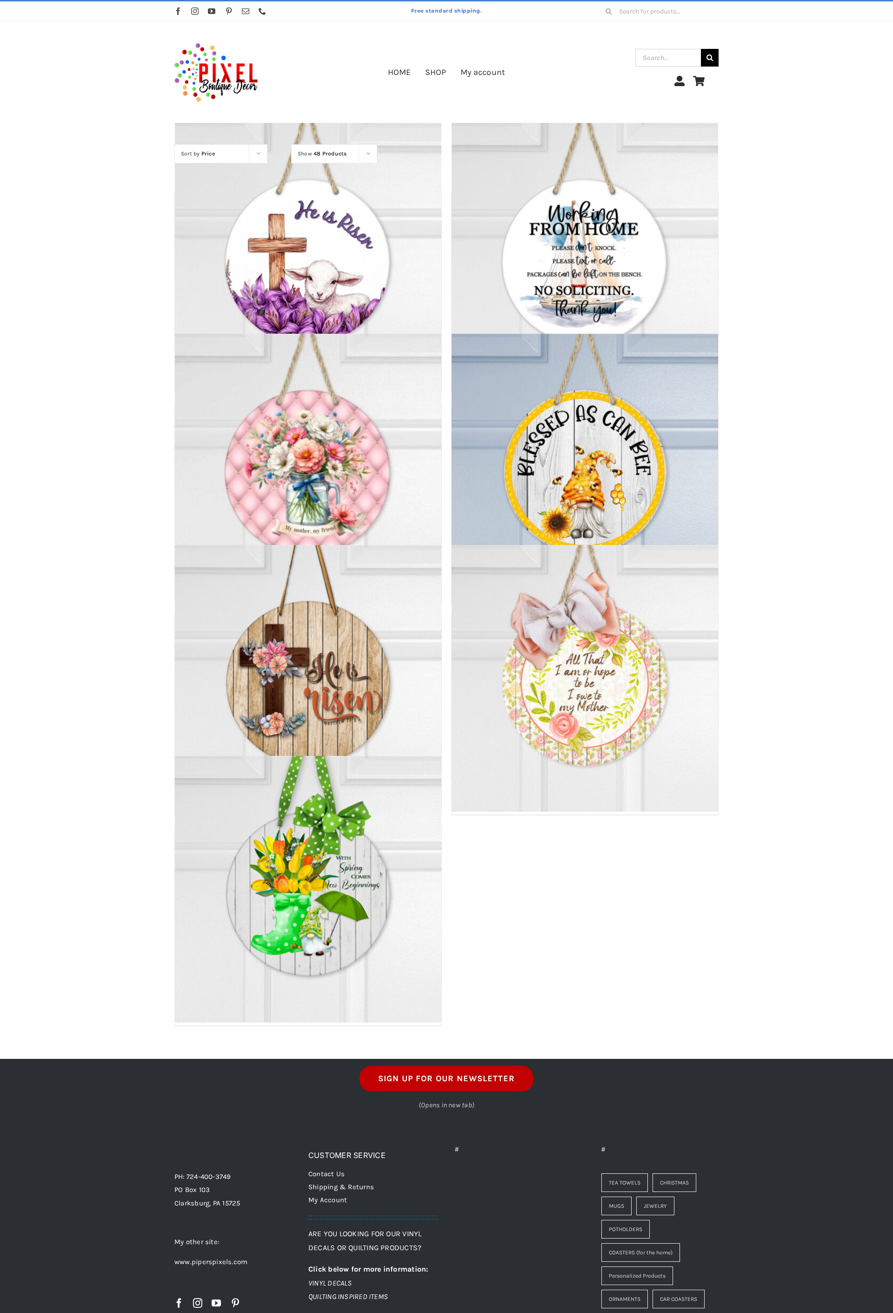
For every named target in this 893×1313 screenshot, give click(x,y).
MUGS (616, 1206)
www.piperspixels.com (211, 1262)
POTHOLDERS (625, 1229)
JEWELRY (655, 1206)
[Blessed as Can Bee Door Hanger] (585, 467)
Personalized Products (637, 1276)
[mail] (245, 11)
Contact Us (326, 1174)
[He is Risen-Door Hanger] (308, 678)
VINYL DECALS (330, 1283)
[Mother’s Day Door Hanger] (308, 467)
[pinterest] (229, 11)
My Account (327, 1200)
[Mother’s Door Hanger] (585, 678)
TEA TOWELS (624, 1182)
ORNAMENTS (624, 1299)
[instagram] (195, 11)
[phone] (262, 11)
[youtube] (211, 11)
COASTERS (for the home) (641, 1252)
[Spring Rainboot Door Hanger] (308, 889)
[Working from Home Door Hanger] (585, 256)
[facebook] (178, 11)
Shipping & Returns (341, 1187)
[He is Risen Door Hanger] (308, 256)
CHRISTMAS (674, 1182)
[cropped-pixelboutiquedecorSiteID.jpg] (216, 34)
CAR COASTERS (678, 1299)
